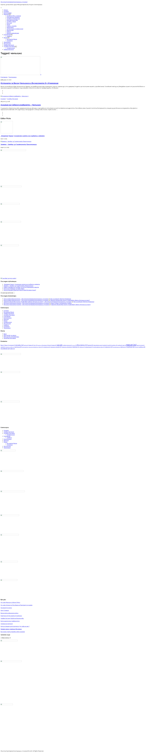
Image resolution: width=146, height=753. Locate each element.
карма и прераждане (13, 33)
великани (45, 345)
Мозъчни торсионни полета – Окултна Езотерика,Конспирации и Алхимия (26, 303)
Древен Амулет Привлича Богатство (12, 618)
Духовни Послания (9, 46)
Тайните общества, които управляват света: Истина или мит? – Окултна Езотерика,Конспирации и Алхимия (37, 301)
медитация (10, 27)
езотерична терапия (13, 17)
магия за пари (140, 345)
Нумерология (11, 48)
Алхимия (6, 11)
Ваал (7, 345)
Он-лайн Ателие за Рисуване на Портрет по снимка (16, 605)
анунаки (19, 345)
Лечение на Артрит (7, 623)
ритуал (131, 347)
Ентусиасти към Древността (10, 621)
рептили (123, 347)
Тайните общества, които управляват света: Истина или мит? (70, 300)
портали (82, 347)
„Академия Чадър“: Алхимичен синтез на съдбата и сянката (22, 136)
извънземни (81, 345)
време (54, 345)
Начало (6, 10)
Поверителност (9, 49)
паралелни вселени (55, 347)
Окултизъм (7, 43)
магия (8, 24)
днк (59, 345)
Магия (5, 37)
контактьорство (12, 20)
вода (49, 345)
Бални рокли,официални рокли (9, 613)
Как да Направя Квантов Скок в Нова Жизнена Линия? (20, 290)
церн (12, 348)
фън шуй (9, 23)
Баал (3, 345)
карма (90, 345)
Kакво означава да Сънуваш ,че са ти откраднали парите (21, 287)
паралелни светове (67, 347)
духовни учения (11, 21)
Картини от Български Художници (11, 616)
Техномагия (7, 42)
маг (124, 345)
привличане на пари (99, 347)
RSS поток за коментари (11, 337)
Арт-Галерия (5, 610)
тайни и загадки (12, 26)
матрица (18, 347)
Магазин (6, 14)
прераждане (89, 347)
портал (75, 347)
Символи (9, 36)
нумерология (46, 347)
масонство (10, 30)
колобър (119, 345)
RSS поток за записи (10, 335)
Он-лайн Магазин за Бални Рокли (10, 602)
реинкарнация (116, 347)
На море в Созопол (6, 608)
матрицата (25, 347)
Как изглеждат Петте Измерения (60, 299)
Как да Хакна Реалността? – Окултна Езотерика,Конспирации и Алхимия (26, 299)
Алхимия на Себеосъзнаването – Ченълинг (21, 105)
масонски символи (9, 347)
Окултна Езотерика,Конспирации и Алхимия (14, 2)
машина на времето (34, 347)
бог (35, 345)
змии (73, 345)
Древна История (9, 45)
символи (142, 347)
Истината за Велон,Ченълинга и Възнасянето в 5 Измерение (29, 83)
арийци (26, 345)
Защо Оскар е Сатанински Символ (61, 303)
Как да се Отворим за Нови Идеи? (14, 288)
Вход (5, 334)
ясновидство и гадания (14, 16)
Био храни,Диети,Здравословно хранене (13, 631)
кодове (105, 345)
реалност (109, 347)
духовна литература (13, 18)
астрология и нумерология (15, 29)
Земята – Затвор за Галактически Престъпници (19, 144)
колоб (109, 345)
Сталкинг (10, 40)
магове (3, 347)
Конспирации (7, 13)
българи (39, 345)
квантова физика (98, 345)
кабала (9, 31)
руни (136, 347)
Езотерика (7, 34)
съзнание (5, 348)
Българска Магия (12, 39)
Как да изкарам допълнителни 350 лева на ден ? (15, 626)
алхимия (12, 345)
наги (41, 347)
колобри (114, 345)
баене (31, 345)
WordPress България (10, 338)
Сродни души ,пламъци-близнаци (11, 629)
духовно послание (67, 345)
